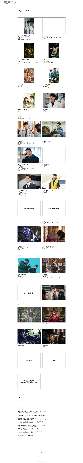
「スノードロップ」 (21, 84)
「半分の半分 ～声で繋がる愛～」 (23, 109)
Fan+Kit (44, 460)
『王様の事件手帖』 (45, 345)
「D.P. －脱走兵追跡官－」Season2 (24, 59)
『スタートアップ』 (45, 301)
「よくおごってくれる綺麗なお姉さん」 (24, 164)
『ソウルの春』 (45, 274)
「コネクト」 (44, 59)
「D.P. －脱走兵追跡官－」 (46, 84)
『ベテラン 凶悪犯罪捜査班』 (22, 274)
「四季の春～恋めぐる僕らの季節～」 (24, 35)
